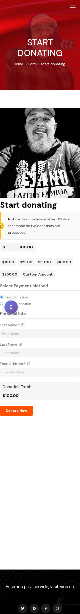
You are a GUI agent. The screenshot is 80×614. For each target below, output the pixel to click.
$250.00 (9, 274)
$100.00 (63, 262)
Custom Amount (38, 274)
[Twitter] (22, 608)
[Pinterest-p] (45, 608)
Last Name (9, 344)
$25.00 (26, 262)
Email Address (13, 363)
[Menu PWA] (11, 307)
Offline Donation (18, 304)
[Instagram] (57, 608)
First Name (10, 325)
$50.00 (44, 262)
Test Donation (16, 297)
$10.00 (8, 262)
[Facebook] (34, 608)
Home (18, 64)
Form (32, 64)
